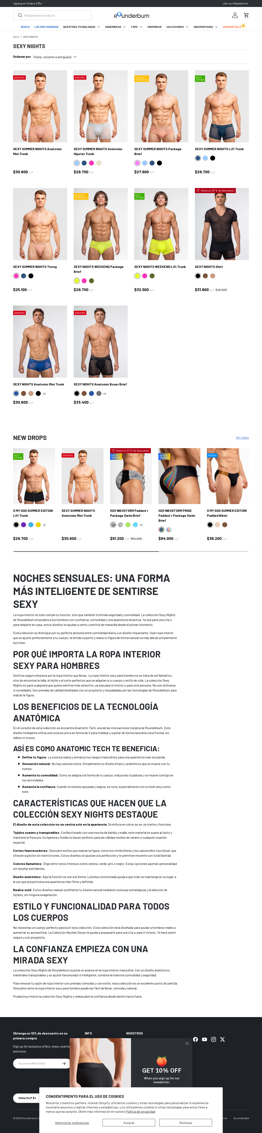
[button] (246, 15)
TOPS (134, 26)
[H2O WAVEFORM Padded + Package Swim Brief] (131, 476)
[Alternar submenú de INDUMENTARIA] (216, 26)
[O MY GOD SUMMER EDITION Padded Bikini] (228, 476)
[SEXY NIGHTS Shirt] (222, 224)
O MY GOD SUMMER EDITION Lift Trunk (33, 513)
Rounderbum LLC (32, 1118)
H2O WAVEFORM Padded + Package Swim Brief (129, 513)
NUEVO (25, 26)
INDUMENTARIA (203, 26)
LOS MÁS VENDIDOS (46, 26)
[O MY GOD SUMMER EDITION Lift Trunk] (34, 476)
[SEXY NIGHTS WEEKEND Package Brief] (101, 224)
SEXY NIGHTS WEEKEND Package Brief (99, 269)
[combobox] (52, 15)
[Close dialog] (187, 1043)
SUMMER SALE (232, 26)
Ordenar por (22, 56)
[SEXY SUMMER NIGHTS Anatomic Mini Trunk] (40, 106)
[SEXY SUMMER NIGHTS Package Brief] (161, 106)
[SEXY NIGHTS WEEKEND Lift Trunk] (161, 224)
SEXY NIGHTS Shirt (209, 267)
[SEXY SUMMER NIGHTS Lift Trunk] (222, 106)
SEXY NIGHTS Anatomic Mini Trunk (38, 384)
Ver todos (242, 437)
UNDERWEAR (113, 26)
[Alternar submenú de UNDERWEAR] (124, 26)
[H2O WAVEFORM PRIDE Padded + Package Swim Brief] (179, 476)
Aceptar (128, 1123)
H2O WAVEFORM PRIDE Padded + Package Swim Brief (176, 515)
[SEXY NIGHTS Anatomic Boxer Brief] (101, 342)
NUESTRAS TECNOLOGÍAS (79, 26)
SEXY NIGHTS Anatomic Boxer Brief (100, 384)
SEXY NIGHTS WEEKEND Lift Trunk (160, 267)
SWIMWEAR (154, 26)
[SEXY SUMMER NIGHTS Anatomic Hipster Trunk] (101, 106)
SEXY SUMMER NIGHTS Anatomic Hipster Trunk (98, 151)
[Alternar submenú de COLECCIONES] (187, 26)
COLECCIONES (175, 26)
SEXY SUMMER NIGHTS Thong (35, 267)
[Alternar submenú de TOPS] (140, 26)
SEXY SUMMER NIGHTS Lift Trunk (219, 149)
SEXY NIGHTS (30, 36)
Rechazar (185, 1123)
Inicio (16, 36)
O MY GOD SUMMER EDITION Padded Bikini (227, 513)
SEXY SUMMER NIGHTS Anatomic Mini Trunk (37, 151)
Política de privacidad (140, 1111)
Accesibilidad (241, 1118)
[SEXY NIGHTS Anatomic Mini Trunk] (40, 342)
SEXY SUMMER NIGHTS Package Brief (158, 151)
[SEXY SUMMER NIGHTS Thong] (40, 224)
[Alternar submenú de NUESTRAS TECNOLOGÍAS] (98, 26)
